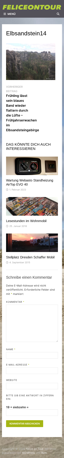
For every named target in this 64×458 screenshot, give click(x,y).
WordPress (28, 452)
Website (11, 380)
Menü (12, 14)
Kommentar (15, 301)
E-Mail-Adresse (17, 364)
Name (10, 349)
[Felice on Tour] (32, 7)
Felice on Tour (34, 448)
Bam (44, 452)
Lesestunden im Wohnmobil (26, 221)
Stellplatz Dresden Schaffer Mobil (30, 257)
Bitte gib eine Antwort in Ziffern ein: (30, 397)
